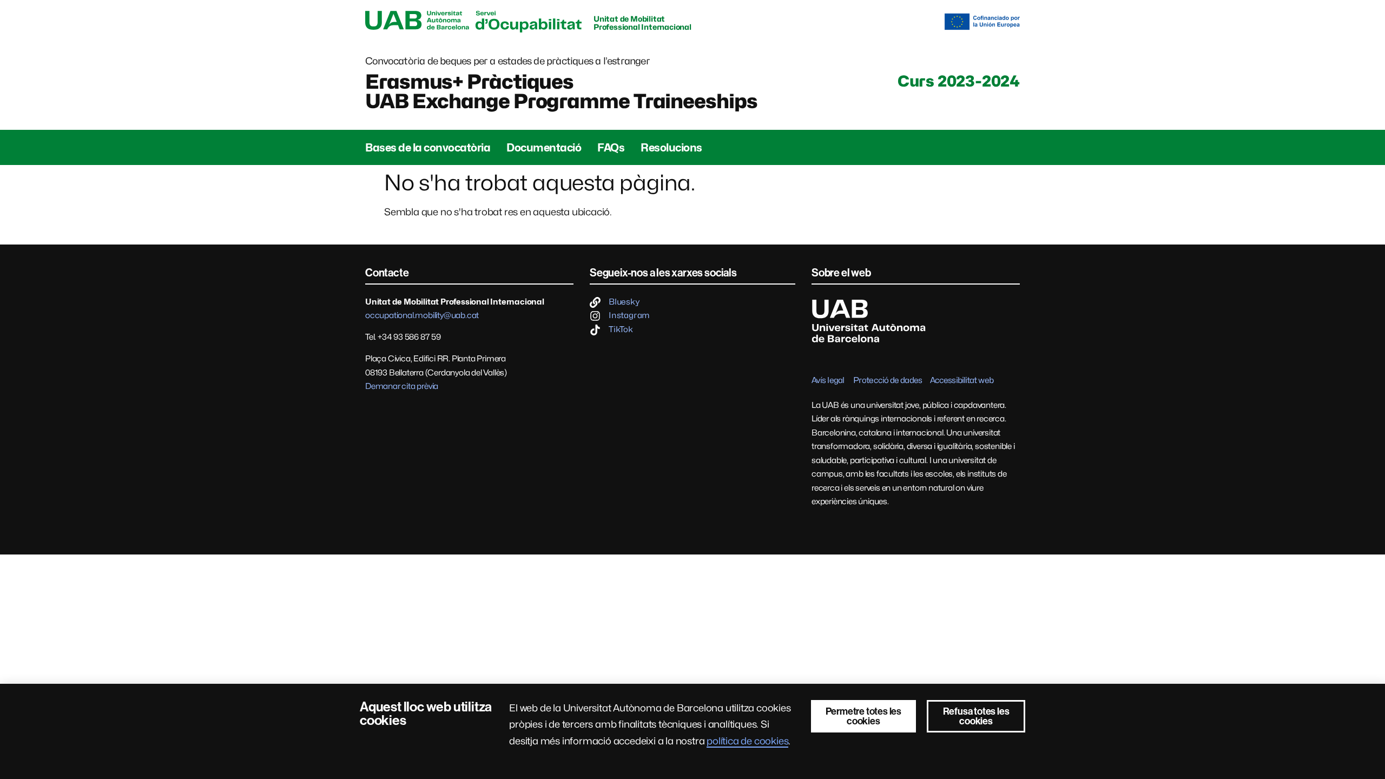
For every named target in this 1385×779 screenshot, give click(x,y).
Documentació (543, 147)
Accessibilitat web (961, 380)
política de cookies (747, 741)
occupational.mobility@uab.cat (422, 315)
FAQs (610, 147)
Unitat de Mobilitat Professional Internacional (642, 22)
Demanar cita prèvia (401, 386)
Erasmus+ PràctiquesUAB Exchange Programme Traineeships (561, 91)
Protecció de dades (887, 380)
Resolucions (671, 147)
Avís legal (828, 380)
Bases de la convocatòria (427, 147)
